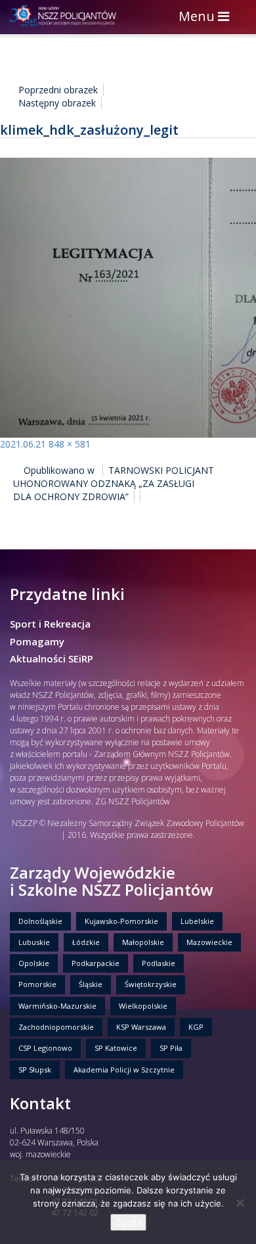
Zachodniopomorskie (56, 1027)
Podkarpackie (95, 963)
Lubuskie (34, 942)
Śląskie (90, 984)
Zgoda (128, 1222)
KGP (195, 1027)
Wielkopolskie (143, 1006)
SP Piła (171, 1048)
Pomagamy (37, 641)
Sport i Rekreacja (50, 623)
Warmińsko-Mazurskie (57, 1006)
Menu (207, 17)
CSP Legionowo (45, 1048)
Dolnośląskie (40, 921)
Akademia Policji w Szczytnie (124, 1069)
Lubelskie (197, 921)
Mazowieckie (209, 942)
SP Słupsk (34, 1069)
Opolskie (33, 963)
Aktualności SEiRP (51, 658)
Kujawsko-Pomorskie (121, 921)
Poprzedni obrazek (58, 89)
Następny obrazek (57, 103)
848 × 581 (70, 444)
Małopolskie (143, 942)
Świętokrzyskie (151, 984)
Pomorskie (37, 984)
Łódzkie (86, 942)
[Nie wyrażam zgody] (239, 1202)
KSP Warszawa (141, 1027)
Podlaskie (158, 963)
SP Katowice (116, 1048)
